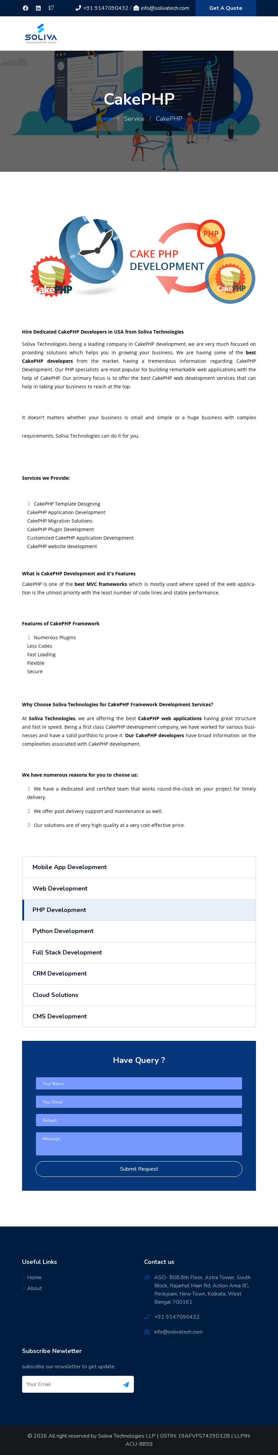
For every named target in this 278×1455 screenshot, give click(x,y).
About (34, 1288)
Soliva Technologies (52, 718)
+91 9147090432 (105, 8)
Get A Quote (225, 8)
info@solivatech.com (164, 8)
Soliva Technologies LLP (127, 1436)
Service (134, 119)
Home (104, 119)
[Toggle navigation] (251, 33)
